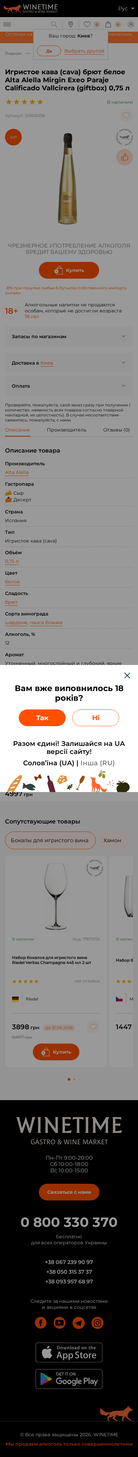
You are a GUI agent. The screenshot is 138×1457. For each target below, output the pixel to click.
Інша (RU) (97, 763)
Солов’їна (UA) (48, 763)
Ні (95, 718)
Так (42, 718)
